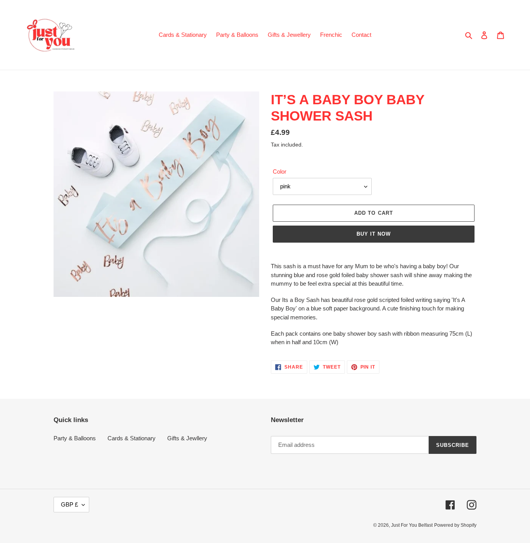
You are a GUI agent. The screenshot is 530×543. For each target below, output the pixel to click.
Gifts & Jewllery (187, 438)
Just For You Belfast (412, 525)
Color (279, 171)
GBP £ (69, 504)
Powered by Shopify (455, 525)
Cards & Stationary (131, 438)
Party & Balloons (75, 438)
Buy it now (374, 234)
